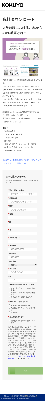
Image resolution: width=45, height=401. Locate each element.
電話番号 (12, 246)
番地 (9, 277)
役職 (10, 214)
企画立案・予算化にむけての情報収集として (23, 289)
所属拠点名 (13, 198)
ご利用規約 (32, 396)
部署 (10, 206)
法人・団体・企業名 (16, 190)
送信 (25, 371)
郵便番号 (12, 253)
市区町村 (12, 269)
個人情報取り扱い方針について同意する (23, 322)
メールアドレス (14, 238)
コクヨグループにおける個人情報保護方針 (21, 357)
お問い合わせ (7, 396)
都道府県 (12, 261)
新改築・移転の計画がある (20, 305)
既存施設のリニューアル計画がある (23, 309)
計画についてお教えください (19, 302)
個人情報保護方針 (19, 396)
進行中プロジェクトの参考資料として (23, 294)
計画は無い (15, 312)
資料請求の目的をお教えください (21, 284)
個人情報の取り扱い (16, 317)
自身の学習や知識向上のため (21, 297)
